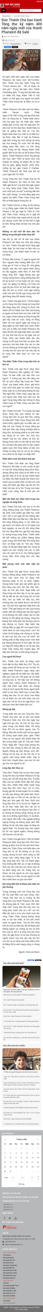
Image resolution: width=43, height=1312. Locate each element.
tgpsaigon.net (8, 1204)
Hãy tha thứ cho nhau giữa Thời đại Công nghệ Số (19, 995)
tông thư (35, 44)
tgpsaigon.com (8, 1207)
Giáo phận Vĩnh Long (9, 1275)
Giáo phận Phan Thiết (10, 1270)
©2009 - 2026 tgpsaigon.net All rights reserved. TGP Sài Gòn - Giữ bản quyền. (21, 1308)
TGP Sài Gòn (7, 1255)
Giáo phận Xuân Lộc (9, 1278)
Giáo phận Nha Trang (9, 1290)
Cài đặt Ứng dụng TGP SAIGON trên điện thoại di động (21, 1107)
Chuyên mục (6, 16)
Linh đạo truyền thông (21, 16)
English (39, 1)
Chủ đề (6, 43)
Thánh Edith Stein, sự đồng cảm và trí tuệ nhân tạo (20, 1032)
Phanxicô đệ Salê (15, 44)
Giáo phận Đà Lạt (8, 1263)
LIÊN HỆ (5, 1233)
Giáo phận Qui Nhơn (9, 1296)
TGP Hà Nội (6, 1301)
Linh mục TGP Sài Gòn (11, 1193)
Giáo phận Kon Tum (9, 1293)
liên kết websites (9, 1249)
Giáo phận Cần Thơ (9, 1260)
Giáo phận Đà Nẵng (9, 1288)
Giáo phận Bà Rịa (8, 1257)
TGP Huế (6, 1283)
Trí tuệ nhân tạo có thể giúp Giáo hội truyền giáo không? (21, 1021)
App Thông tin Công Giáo (12, 1222)
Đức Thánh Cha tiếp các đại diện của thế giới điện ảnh (21, 1005)
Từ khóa (28, 43)
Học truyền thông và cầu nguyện (14, 1000)
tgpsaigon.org (8, 1209)
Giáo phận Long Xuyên (10, 1265)
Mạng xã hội (7, 1213)
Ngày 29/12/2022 (9, 40)
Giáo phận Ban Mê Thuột (11, 1285)
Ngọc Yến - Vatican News (11, 36)
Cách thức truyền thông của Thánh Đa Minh (18, 1016)
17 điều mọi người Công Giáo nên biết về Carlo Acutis (21, 1072)
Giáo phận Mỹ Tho (8, 1268)
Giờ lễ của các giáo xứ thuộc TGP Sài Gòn (20, 1197)
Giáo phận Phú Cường (10, 1273)
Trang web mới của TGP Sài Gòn (15, 1201)
